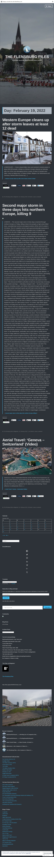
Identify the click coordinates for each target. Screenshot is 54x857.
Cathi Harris (5, 813)
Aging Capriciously (6, 817)
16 (17, 527)
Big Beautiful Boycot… (12, 734)
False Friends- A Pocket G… (26, 742)
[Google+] (27, 569)
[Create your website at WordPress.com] (27, 1)
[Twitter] (27, 554)
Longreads (4, 812)
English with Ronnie (6, 773)
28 (3, 531)
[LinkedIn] (27, 562)
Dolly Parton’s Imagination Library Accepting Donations (16, 656)
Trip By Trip (5, 838)
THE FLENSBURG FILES (27, 57)
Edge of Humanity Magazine (9, 840)
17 (24, 527)
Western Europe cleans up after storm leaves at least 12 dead (25, 124)
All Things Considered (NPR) (9, 777)
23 (17, 529)
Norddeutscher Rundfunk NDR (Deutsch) (11, 804)
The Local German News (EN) (9, 800)
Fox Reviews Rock (6, 842)
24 (24, 529)
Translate (13, 583)
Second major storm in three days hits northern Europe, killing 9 (23, 209)
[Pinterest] (27, 558)
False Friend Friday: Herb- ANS (10, 647)
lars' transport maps (7, 820)
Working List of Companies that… (28, 734)
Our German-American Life (8, 759)
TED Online (5, 766)
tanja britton (5, 846)
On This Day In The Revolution (9, 822)
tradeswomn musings (7, 831)
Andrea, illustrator (6, 826)
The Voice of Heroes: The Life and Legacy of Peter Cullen (17, 649)
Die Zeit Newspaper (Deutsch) (9, 793)
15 (10, 527)
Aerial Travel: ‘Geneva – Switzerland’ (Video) (23, 442)
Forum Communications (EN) (9, 797)
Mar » (7, 535)
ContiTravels (5, 829)
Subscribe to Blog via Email (9, 588)
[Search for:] (10, 541)
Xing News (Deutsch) (7, 802)
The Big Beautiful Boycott (26, 738)
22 (10, 529)
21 (3, 529)
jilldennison (9, 746)
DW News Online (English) (8, 786)
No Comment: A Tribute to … (21, 746)
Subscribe (6, 597)
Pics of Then (5, 833)
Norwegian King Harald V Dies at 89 (11, 641)
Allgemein (16, 196)
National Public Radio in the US (9, 790)
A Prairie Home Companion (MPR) (10, 775)
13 (45, 524)
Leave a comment (37, 196)
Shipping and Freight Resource (9, 837)
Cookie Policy (28, 853)
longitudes (4, 815)
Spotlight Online (6, 761)
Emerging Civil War (6, 824)
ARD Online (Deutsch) (7, 784)
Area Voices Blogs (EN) (8, 799)
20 (45, 527)
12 (38, 524)
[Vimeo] (27, 565)
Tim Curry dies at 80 (7, 654)
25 (31, 529)
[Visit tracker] (3, 616)
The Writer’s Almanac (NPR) (9, 762)
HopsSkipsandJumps (7, 828)
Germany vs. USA (6, 771)
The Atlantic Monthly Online (8, 768)
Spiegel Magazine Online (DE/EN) (10, 788)
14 (3, 527)
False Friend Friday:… (12, 742)
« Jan (3, 535)
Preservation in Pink (7, 764)
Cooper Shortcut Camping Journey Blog (11, 819)
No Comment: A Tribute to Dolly (10, 658)
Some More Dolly (6, 645)
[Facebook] (27, 551)
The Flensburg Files (8, 196)
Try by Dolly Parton (7, 643)
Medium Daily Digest (7, 769)
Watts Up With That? (7, 835)
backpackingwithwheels (7, 844)
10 (24, 524)
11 (31, 524)
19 (38, 527)
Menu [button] (49, 6)
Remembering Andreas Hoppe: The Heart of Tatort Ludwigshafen (18, 652)
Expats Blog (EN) (6, 791)
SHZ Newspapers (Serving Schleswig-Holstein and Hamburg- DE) (17, 795)
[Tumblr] (27, 572)
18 (31, 527)
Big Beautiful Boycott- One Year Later (12, 639)
